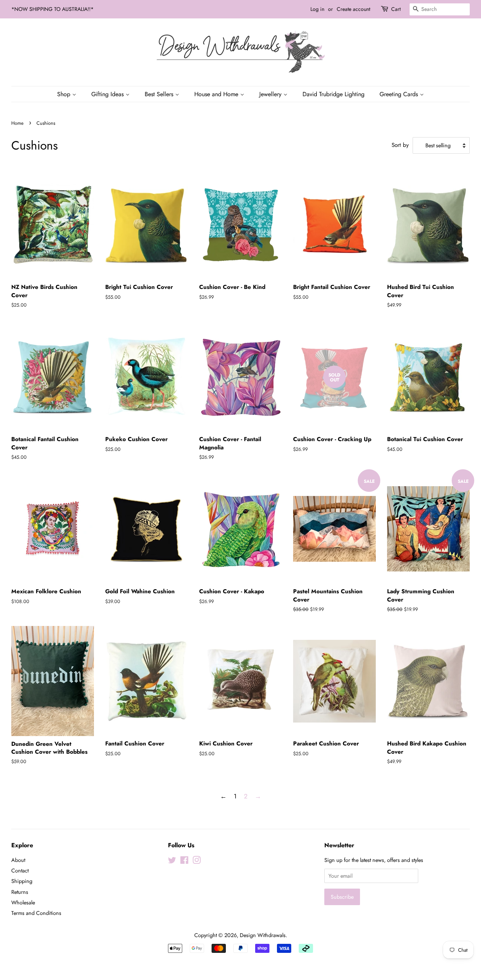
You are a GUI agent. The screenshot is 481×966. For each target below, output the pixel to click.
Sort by (400, 145)
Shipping (21, 881)
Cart (396, 9)
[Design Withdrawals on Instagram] (196, 861)
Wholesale (23, 902)
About (18, 860)
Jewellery (271, 94)
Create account (353, 9)
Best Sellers (160, 94)
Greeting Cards (400, 94)
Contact (20, 870)
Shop (64, 94)
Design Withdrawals (263, 935)
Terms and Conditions (36, 913)
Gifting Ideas (108, 94)
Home (17, 123)
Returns (19, 892)
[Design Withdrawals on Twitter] (172, 861)
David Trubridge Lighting (334, 94)
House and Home (217, 94)
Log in (317, 9)
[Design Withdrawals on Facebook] (184, 861)
